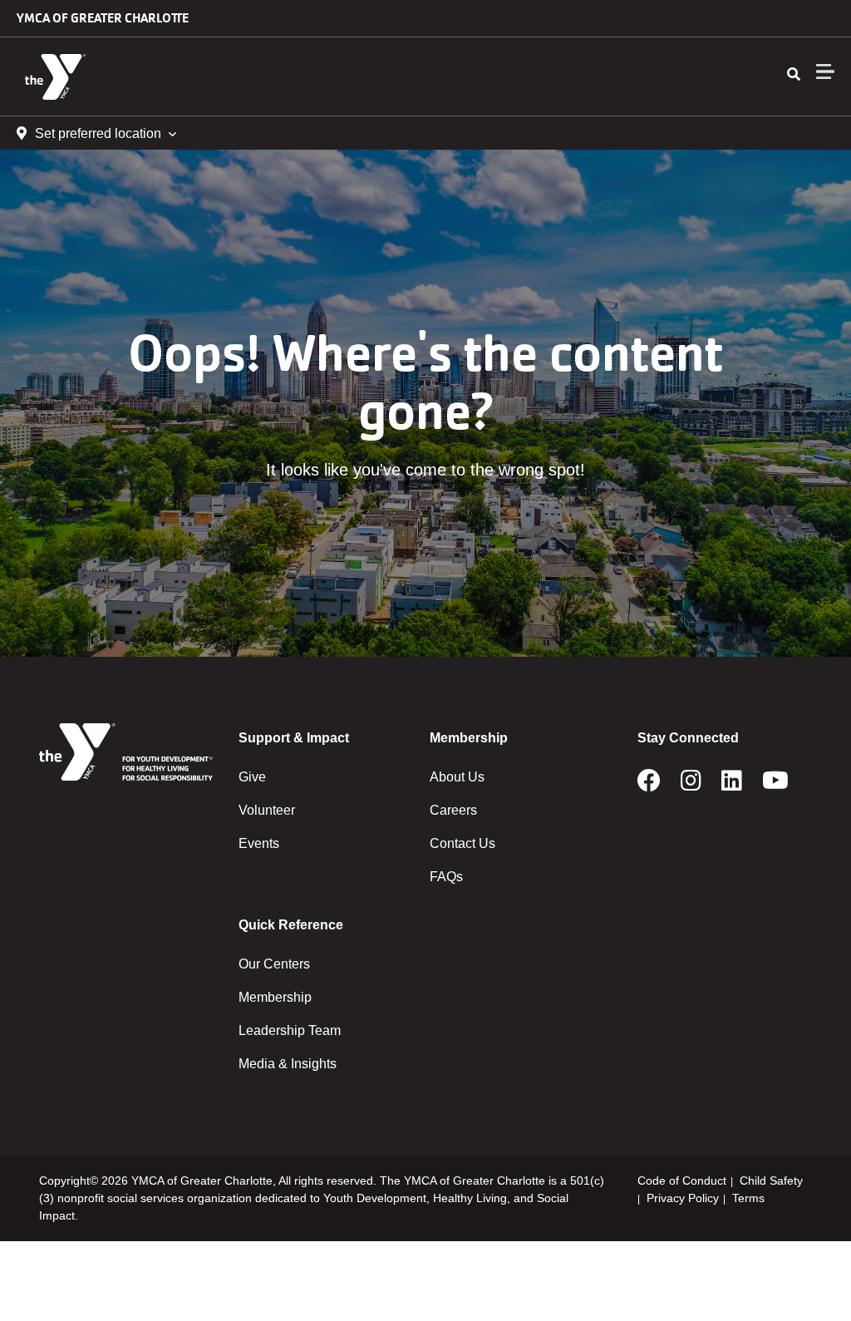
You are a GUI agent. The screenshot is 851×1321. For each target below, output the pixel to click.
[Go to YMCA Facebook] (649, 785)
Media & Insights (288, 1064)
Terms (748, 1198)
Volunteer (267, 810)
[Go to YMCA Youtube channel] (775, 785)
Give (252, 777)
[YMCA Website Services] (112, 77)
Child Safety (771, 1180)
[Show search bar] (793, 75)
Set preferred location (98, 133)
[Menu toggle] (825, 71)
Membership (275, 997)
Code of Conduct (681, 1180)
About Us (457, 777)
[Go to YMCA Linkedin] (731, 785)
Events (259, 843)
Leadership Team (290, 1030)
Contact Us (462, 843)
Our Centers (274, 964)
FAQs (446, 877)
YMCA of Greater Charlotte (103, 18)
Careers (453, 810)
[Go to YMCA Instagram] (691, 785)
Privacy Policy (683, 1198)
